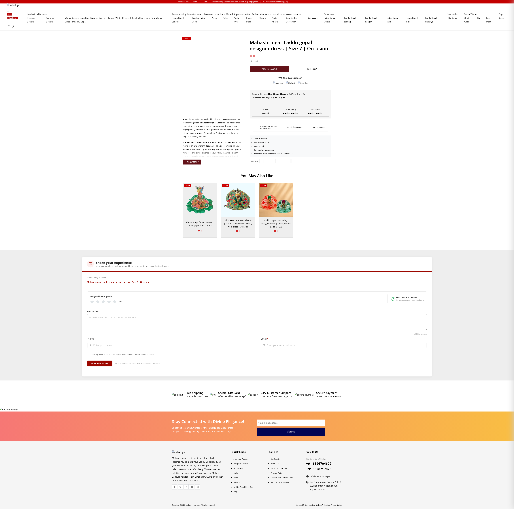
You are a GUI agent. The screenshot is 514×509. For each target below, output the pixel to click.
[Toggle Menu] (8, 11)
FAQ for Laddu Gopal (280, 482)
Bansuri (236, 482)
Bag (479, 18)
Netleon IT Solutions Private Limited (329, 505)
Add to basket (269, 69)
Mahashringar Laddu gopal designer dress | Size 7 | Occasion (118, 282)
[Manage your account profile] (13, 27)
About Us (275, 463)
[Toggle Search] (9, 27)
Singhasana (313, 18)
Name (92, 338)
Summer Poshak (240, 459)
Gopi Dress (238, 468)
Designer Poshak (240, 463)
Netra (225, 18)
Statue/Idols (452, 14)
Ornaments (329, 14)
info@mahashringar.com (281, 396)
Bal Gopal (452, 18)
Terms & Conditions (279, 468)
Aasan (214, 18)
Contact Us (275, 459)
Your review (93, 311)
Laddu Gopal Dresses (37, 14)
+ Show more (192, 162)
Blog (235, 491)
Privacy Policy (277, 473)
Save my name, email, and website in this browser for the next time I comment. (123, 354)
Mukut (236, 473)
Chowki (262, 18)
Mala (235, 477)
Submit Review (101, 363)
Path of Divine (470, 14)
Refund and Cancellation (282, 477)
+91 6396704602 (318, 463)
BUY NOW (312, 69)
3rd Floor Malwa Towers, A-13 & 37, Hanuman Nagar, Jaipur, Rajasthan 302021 (325, 486)
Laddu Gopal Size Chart (243, 487)
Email (264, 338)
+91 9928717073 (318, 469)
